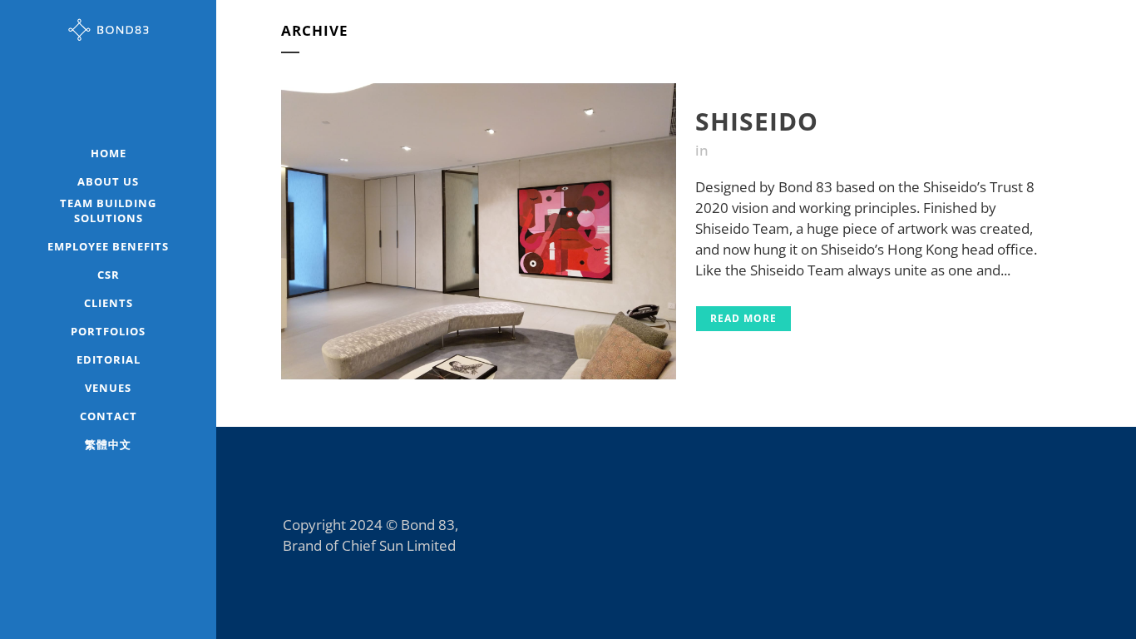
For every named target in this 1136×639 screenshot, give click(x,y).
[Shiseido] (478, 231)
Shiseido (756, 121)
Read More (743, 318)
